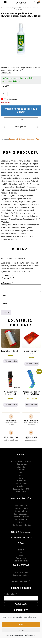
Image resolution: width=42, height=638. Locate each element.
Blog (21, 555)
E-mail (4, 304)
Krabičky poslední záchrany (21, 461)
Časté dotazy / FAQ (21, 506)
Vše (37, 139)
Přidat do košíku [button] (10, 361)
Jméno (4, 295)
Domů (2, 8)
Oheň (21, 472)
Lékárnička (21, 467)
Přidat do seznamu (11, 99)
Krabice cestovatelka (21, 561)
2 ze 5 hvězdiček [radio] (5, 278)
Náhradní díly (21, 492)
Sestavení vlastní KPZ (21, 489)
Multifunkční (21, 481)
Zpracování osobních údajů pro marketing (24, 635)
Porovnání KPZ (21, 486)
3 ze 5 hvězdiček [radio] (8, 278)
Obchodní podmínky (21, 514)
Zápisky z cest (21, 558)
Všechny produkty (21, 483)
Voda (21, 475)
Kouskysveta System (21, 464)
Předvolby (21, 630)
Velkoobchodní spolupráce (21, 525)
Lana (21, 478)
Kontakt (21, 550)
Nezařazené (31, 139)
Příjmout (21, 625)
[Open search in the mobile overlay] (35, 2)
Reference (21, 522)
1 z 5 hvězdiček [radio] (2, 278)
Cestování (8, 8)
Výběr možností (31, 405)
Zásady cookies (9, 635)
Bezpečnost (15, 8)
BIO (21, 552)
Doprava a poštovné (21, 508)
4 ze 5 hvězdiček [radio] (11, 278)
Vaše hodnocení (7, 276)
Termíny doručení (7, 81)
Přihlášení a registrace (21, 517)
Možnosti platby (21, 511)
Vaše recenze (7, 283)
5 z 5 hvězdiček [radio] (13, 278)
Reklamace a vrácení (21, 519)
